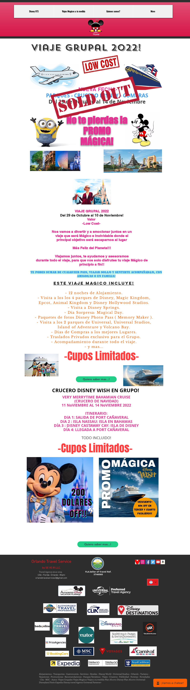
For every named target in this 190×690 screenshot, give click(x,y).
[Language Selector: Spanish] (152, 582)
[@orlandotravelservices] (142, 562)
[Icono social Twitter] (153, 562)
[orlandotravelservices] (147, 562)
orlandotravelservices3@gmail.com (51, 578)
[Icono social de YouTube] (158, 562)
